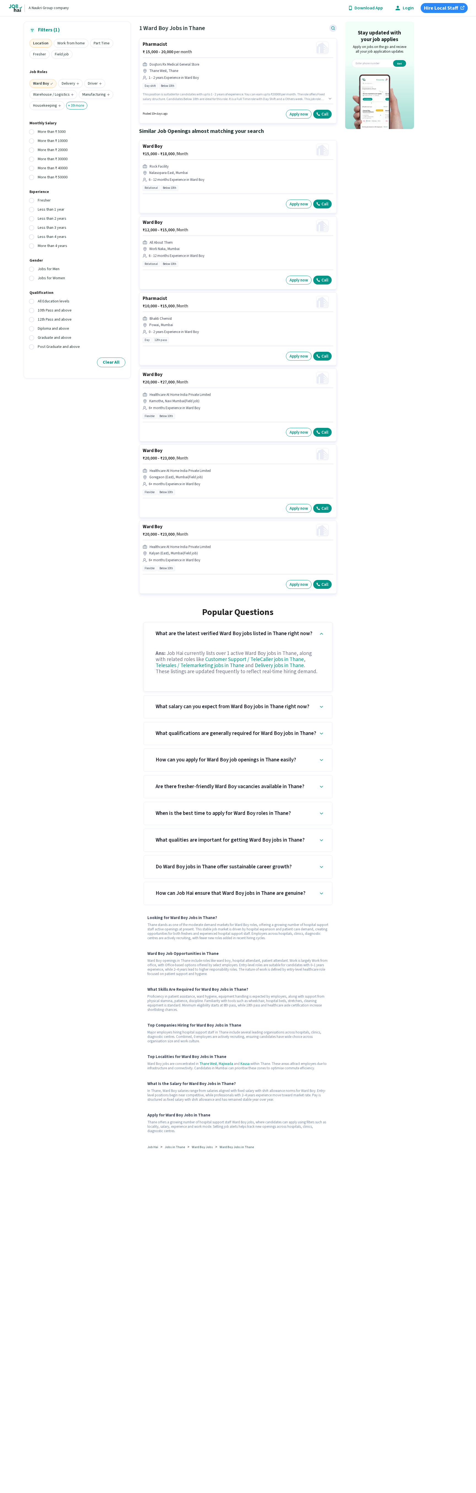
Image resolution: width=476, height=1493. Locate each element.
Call (324, 114)
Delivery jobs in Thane (279, 665)
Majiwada (226, 1063)
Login (408, 8)
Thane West (208, 1063)
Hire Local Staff (441, 8)
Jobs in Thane (175, 1147)
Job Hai (152, 1147)
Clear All (111, 362)
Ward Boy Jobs (202, 1147)
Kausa (245, 1063)
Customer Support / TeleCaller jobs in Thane (254, 659)
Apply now (299, 114)
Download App (369, 8)
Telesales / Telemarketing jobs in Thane (200, 665)
